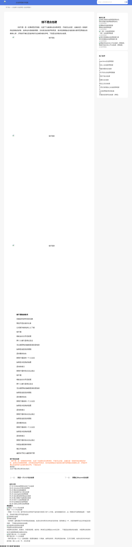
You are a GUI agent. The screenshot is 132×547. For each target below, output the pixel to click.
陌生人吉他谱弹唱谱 (106, 65)
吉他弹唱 (20, 7)
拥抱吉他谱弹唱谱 (105, 27)
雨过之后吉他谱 (104, 83)
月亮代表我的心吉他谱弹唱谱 (109, 87)
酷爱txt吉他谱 (104, 80)
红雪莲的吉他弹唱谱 (21, 502)
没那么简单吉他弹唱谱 (21, 504)
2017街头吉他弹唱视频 (107, 72)
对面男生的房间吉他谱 (14, 527)
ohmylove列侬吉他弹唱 (22, 488)
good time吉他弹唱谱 (106, 61)
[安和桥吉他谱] (49, 517)
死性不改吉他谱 (104, 76)
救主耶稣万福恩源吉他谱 (22, 498)
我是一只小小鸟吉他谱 (26, 477)
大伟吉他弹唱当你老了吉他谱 (24, 486)
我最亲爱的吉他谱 (105, 69)
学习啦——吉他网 (11, 7)
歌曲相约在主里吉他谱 (21, 492)
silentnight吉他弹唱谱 (21, 494)
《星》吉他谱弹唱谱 (106, 33)
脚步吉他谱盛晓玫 (20, 490)
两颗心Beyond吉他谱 (80, 477)
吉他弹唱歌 (27, 7)
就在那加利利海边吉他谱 (22, 496)
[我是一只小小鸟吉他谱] (49, 508)
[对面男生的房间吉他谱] (49, 525)
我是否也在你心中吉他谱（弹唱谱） (111, 45)
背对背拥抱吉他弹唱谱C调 (108, 39)
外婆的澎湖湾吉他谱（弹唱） (109, 95)
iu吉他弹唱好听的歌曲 (106, 91)
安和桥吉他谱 (11, 518)
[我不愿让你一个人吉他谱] (49, 534)
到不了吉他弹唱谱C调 (21, 500)
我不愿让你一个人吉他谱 (15, 536)
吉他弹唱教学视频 (22, 2)
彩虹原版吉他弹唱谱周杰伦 (108, 21)
